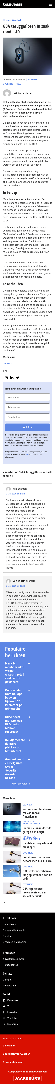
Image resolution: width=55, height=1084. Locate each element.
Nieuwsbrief (9, 985)
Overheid (17, 20)
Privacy (7, 363)
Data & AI (28, 805)
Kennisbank (9, 924)
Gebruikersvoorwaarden (16, 1054)
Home (6, 20)
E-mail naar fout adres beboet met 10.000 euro (37, 859)
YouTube (12, 1018)
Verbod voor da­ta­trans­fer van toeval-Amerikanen (37, 813)
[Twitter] (17, 377)
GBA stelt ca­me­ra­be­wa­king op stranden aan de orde (37, 874)
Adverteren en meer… (14, 959)
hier (27, 454)
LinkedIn (12, 1012)
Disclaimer (9, 1045)
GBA (18, 84)
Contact (7, 979)
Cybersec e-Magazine (14, 942)
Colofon (7, 936)
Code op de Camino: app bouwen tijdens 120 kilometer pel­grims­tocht (14, 699)
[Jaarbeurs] (27, 1077)
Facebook (12, 1000)
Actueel (33, 79)
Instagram (13, 1024)
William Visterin (23, 93)
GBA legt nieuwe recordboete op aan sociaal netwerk (34, 892)
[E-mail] (6, 377)
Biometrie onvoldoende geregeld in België (37, 830)
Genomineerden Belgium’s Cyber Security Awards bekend (14, 769)
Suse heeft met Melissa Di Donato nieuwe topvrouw (13, 724)
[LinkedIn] (12, 377)
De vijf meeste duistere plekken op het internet (15, 745)
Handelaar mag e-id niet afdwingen (37, 845)
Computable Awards (14, 930)
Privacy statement (13, 1062)
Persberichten (10, 965)
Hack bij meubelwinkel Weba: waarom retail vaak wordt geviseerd (14, 673)
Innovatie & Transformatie (31, 822)
